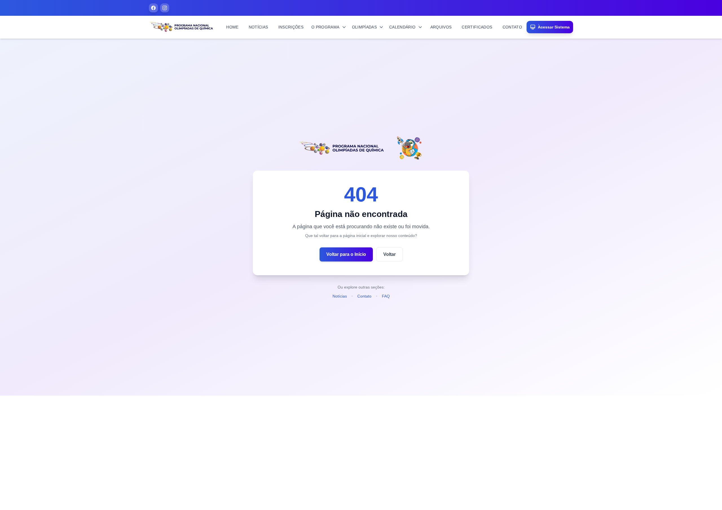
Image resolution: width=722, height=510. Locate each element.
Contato (364, 296)
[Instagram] (164, 7)
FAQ (386, 296)
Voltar (389, 254)
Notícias (340, 296)
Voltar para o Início (346, 254)
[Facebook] (153, 7)
